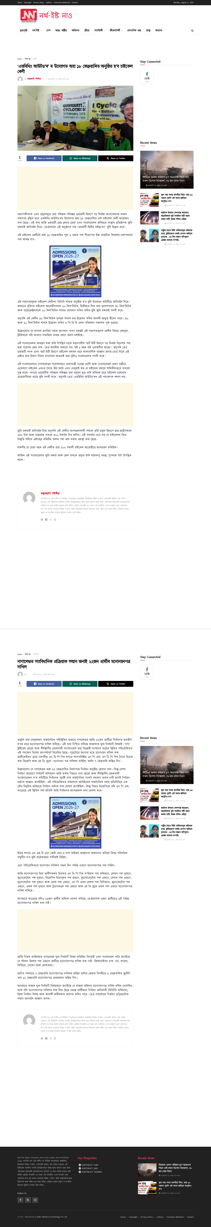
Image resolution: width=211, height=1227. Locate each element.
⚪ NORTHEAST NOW (88, 1165)
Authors (49, 2)
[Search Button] (192, 31)
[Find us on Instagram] (35, 1200)
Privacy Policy (38, 2)
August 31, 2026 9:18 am (175, 205)
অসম (35, 59)
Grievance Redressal (62, 2)
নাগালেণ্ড (36, 654)
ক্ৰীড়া (86, 31)
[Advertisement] (137, 16)
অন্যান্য (158, 31)
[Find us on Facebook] (20, 1200)
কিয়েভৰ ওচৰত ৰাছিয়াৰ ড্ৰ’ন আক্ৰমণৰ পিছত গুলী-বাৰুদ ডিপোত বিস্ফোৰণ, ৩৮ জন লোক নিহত (166, 179)
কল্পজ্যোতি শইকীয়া (34, 79)
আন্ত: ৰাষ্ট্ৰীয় (61, 31)
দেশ (48, 31)
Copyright (27, 2)
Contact (75, 2)
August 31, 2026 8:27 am (175, 223)
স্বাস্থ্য (148, 31)
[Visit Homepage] (45, 16)
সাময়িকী (98, 31)
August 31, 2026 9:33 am (157, 185)
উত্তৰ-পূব (28, 59)
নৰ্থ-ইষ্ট (35, 31)
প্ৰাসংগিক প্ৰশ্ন (134, 31)
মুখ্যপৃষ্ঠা (23, 31)
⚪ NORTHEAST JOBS (88, 1168)
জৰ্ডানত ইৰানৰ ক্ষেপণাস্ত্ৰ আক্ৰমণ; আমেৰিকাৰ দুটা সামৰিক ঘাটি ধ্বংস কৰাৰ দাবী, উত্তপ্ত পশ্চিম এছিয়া (175, 216)
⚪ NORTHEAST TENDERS (90, 1172)
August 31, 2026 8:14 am (175, 244)
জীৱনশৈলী (115, 31)
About (19, 2)
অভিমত (75, 31)
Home (19, 59)
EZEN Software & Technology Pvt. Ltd (52, 1217)
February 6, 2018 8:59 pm (58, 79)
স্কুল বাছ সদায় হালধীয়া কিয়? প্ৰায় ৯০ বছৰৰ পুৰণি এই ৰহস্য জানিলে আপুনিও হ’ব (177, 198)
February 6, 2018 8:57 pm (44, 674)
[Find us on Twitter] (28, 1200)
